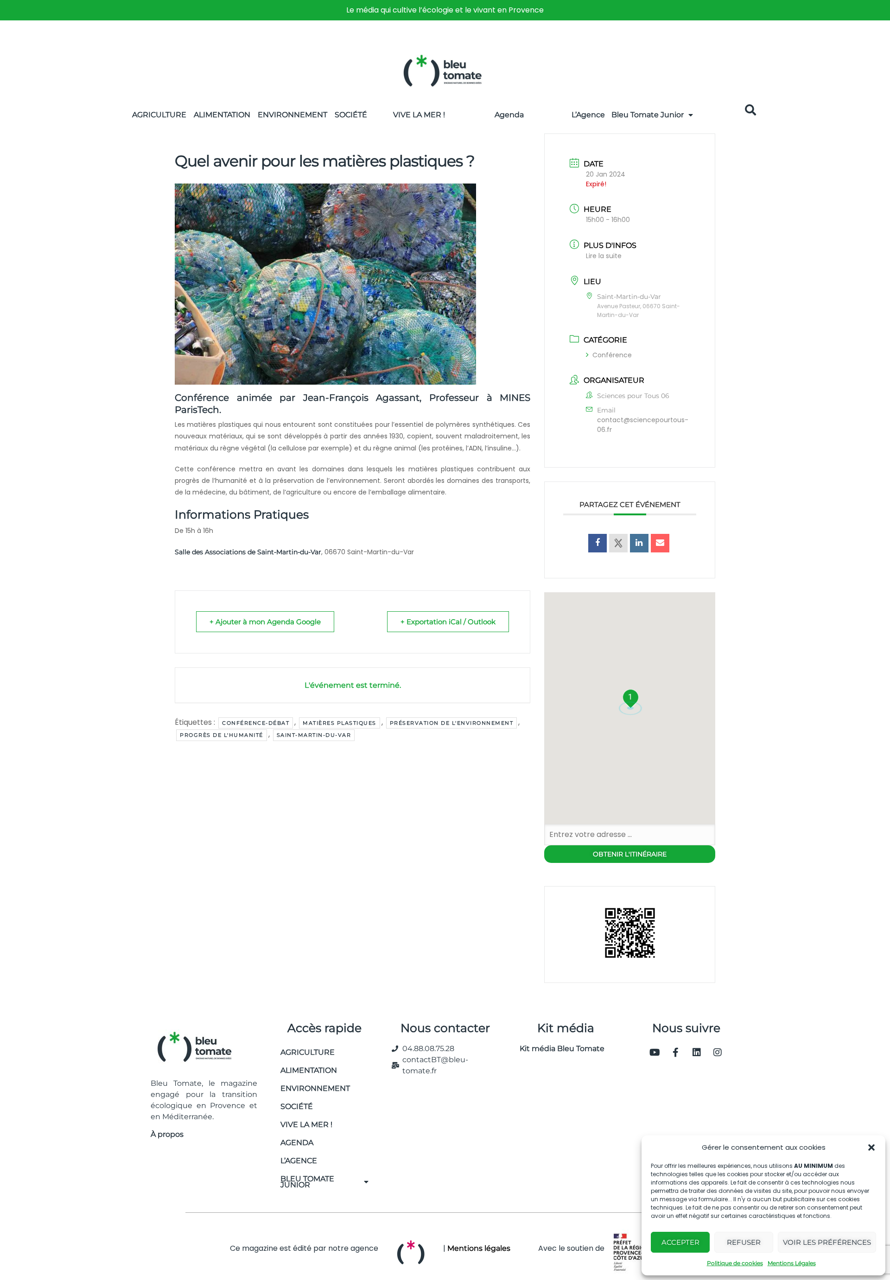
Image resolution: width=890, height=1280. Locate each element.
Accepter (680, 1242)
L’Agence (588, 114)
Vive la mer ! (306, 1124)
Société (351, 114)
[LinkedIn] (639, 543)
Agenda (509, 114)
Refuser (744, 1242)
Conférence (612, 355)
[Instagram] (717, 1052)
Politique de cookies (735, 1263)
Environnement (292, 114)
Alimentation (222, 114)
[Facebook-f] (676, 1052)
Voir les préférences (827, 1242)
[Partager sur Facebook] (597, 543)
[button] (871, 1147)
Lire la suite (604, 255)
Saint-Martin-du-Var (314, 735)
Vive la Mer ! (419, 114)
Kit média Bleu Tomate (558, 1048)
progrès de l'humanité (221, 735)
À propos (167, 1134)
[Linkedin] (696, 1052)
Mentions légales (478, 1248)
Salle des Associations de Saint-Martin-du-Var (248, 552)
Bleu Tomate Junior (647, 114)
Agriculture (159, 114)
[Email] (660, 543)
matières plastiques (339, 723)
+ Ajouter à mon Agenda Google (265, 621)
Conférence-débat (255, 723)
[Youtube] (655, 1052)
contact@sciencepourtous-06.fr (642, 424)
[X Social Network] (618, 543)
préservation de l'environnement (452, 723)
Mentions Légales (792, 1263)
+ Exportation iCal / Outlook (448, 621)
